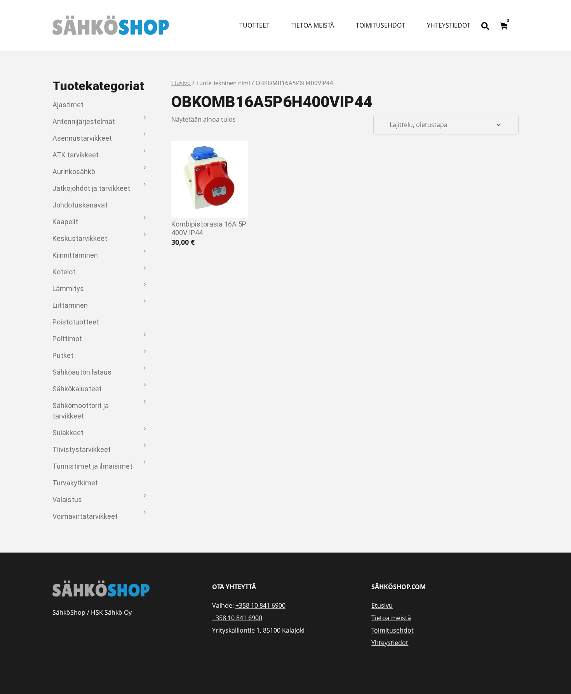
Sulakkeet (68, 433)
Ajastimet (68, 105)
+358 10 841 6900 (260, 605)
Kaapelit (65, 222)
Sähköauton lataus (81, 372)
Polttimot (67, 339)
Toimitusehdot (380, 25)
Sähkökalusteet (77, 389)
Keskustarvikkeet (79, 238)
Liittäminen (70, 305)
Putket (62, 355)
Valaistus (67, 499)
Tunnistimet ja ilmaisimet (92, 466)
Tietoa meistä (312, 25)
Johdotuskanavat (80, 205)
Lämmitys (68, 288)
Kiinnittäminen (75, 255)
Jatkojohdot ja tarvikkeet (91, 188)
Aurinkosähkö (73, 171)
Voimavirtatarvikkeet (85, 516)
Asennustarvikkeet (82, 138)
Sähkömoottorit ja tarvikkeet (80, 410)
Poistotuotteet (75, 322)
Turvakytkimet (75, 483)
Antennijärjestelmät (83, 121)
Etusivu (181, 83)
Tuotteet (254, 25)
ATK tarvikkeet (75, 155)
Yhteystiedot (448, 25)
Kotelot (63, 272)
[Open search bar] (485, 25)
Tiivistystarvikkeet (81, 449)
